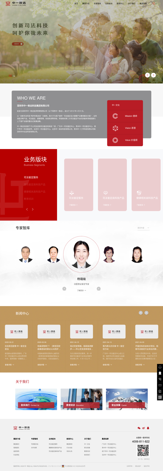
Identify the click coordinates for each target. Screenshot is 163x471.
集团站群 (143, 3)
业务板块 (108, 3)
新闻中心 (120, 3)
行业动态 (69, 448)
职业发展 (87, 448)
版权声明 (147, 466)
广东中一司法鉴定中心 (109, 444)
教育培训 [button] (28, 198)
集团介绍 (85, 3)
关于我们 (131, 3)
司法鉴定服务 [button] (31, 177)
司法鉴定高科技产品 (55, 451)
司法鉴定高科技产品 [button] (34, 184)
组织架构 (16, 451)
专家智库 (97, 3)
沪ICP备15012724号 (55, 466)
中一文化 (87, 444)
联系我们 (87, 455)
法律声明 (129, 466)
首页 (76, 3)
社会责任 (16, 455)
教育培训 (87, 451)
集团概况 (16, 444)
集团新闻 (69, 444)
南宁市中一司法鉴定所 (109, 451)
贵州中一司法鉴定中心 (109, 448)
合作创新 (34, 448)
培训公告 (69, 451)
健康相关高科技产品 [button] (34, 191)
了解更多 (24, 283)
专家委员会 (34, 444)
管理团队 (16, 448)
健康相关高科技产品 (55, 448)
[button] (153, 75)
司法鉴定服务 (53, 444)
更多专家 (142, 228)
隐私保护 (138, 466)
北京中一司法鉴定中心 (109, 455)
